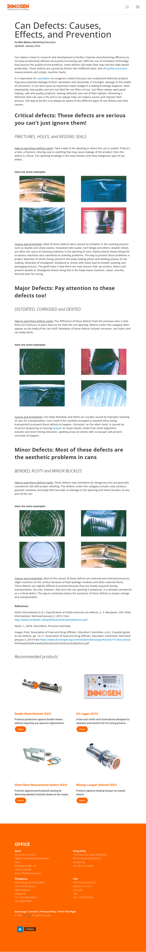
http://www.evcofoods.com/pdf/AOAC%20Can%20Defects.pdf (51, 619)
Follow (30, 929)
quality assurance (116, 68)
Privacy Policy (48, 911)
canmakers (43, 78)
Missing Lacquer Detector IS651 (96, 785)
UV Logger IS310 (87, 713)
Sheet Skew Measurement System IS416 (41, 785)
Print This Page (67, 911)
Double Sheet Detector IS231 (33, 713)
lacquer (57, 428)
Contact (33, 911)
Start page (21, 911)
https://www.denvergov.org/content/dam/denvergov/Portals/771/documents (85, 639)
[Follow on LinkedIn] (20, 929)
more (20, 729)
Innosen (27, 915)
